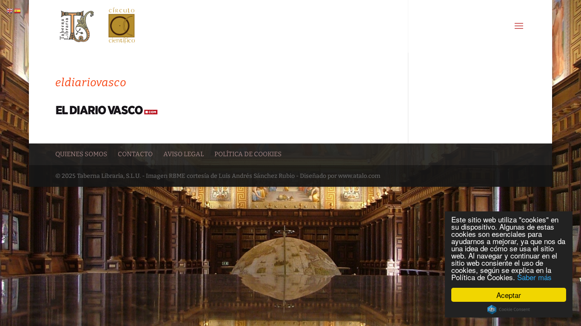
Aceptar (508, 294)
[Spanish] (18, 10)
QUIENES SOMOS (81, 154)
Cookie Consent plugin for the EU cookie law (508, 309)
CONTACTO (135, 154)
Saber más (534, 277)
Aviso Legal (183, 154)
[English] (10, 10)
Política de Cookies (248, 154)
